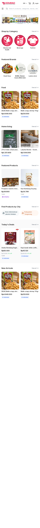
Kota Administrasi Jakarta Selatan (11, 213)
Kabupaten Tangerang (28, 213)
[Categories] (2, 9)
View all (34, 31)
